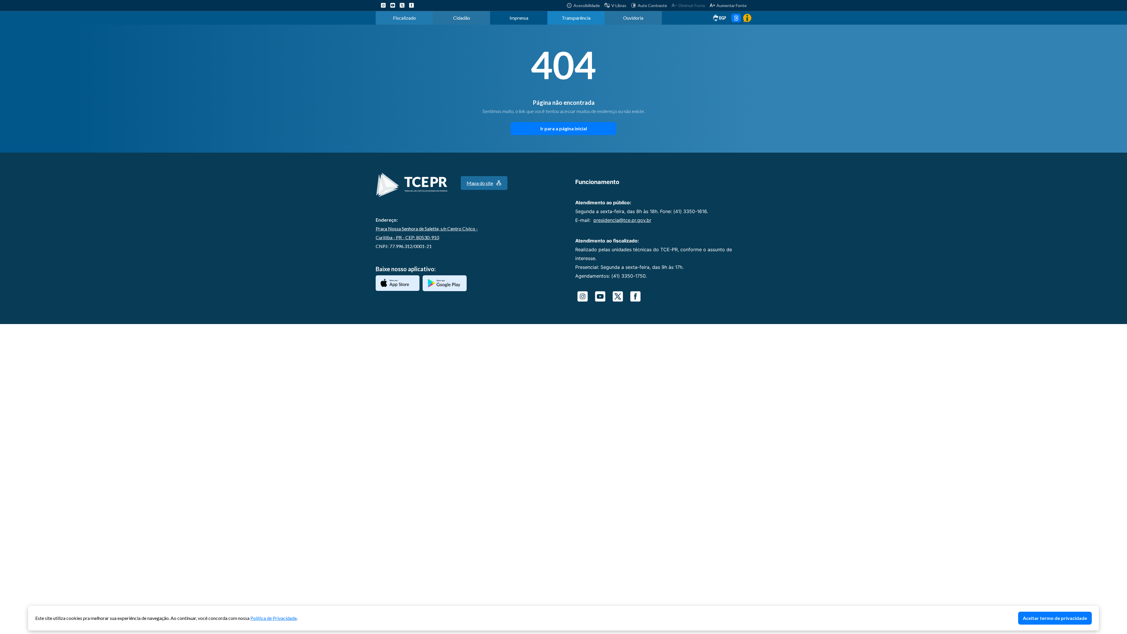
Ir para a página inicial (563, 128)
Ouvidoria (633, 18)
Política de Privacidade (273, 618)
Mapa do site (480, 183)
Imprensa (518, 18)
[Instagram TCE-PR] (383, 5)
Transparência (576, 18)
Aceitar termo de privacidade (1055, 618)
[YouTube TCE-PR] (393, 5)
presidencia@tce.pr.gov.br (622, 220)
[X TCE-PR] (402, 5)
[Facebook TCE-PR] (411, 5)
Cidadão (461, 18)
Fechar (1096, 609)
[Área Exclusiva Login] (736, 18)
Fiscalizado (404, 18)
